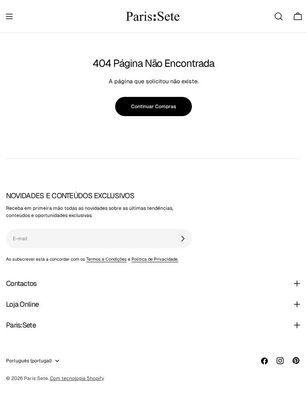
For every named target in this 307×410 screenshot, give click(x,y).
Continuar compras (153, 106)
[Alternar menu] (9, 16)
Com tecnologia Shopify (77, 378)
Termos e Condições (106, 259)
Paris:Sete (36, 378)
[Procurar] (279, 16)
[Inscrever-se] (182, 238)
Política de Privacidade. (155, 259)
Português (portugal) (29, 361)
